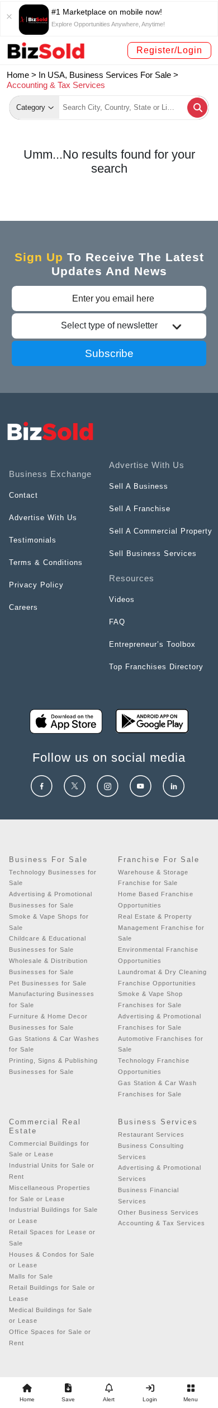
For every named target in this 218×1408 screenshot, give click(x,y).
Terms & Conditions (46, 562)
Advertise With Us (43, 517)
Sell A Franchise (139, 508)
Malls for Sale (31, 1276)
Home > (21, 75)
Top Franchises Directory (156, 667)
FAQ (117, 622)
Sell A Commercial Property (160, 531)
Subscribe (109, 353)
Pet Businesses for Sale (48, 983)
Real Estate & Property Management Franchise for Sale (161, 927)
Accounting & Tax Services (161, 1223)
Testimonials (32, 540)
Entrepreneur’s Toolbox (152, 644)
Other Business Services (158, 1212)
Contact (23, 495)
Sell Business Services (153, 553)
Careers (23, 607)
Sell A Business (138, 486)
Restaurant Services (151, 1134)
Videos (122, 599)
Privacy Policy (36, 585)
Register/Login (169, 50)
